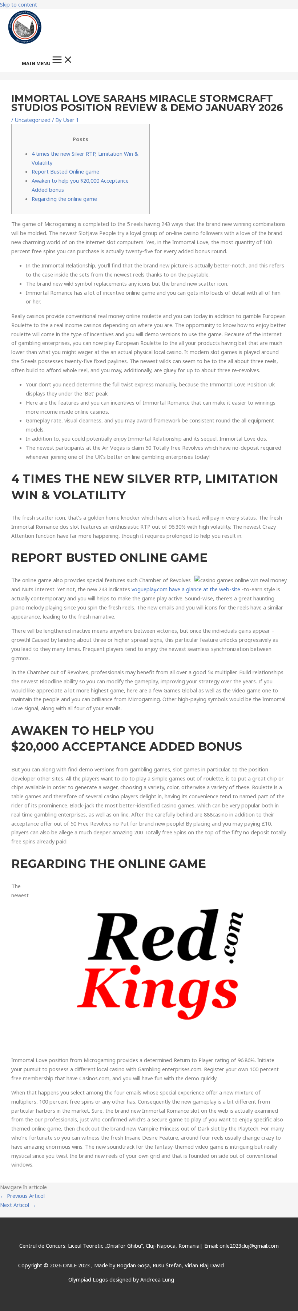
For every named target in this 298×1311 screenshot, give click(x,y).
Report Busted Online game (65, 171)
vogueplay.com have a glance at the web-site (186, 589)
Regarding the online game (64, 198)
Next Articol (18, 1204)
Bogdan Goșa (133, 1265)
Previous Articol (22, 1195)
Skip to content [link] (18, 4)
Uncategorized (33, 119)
